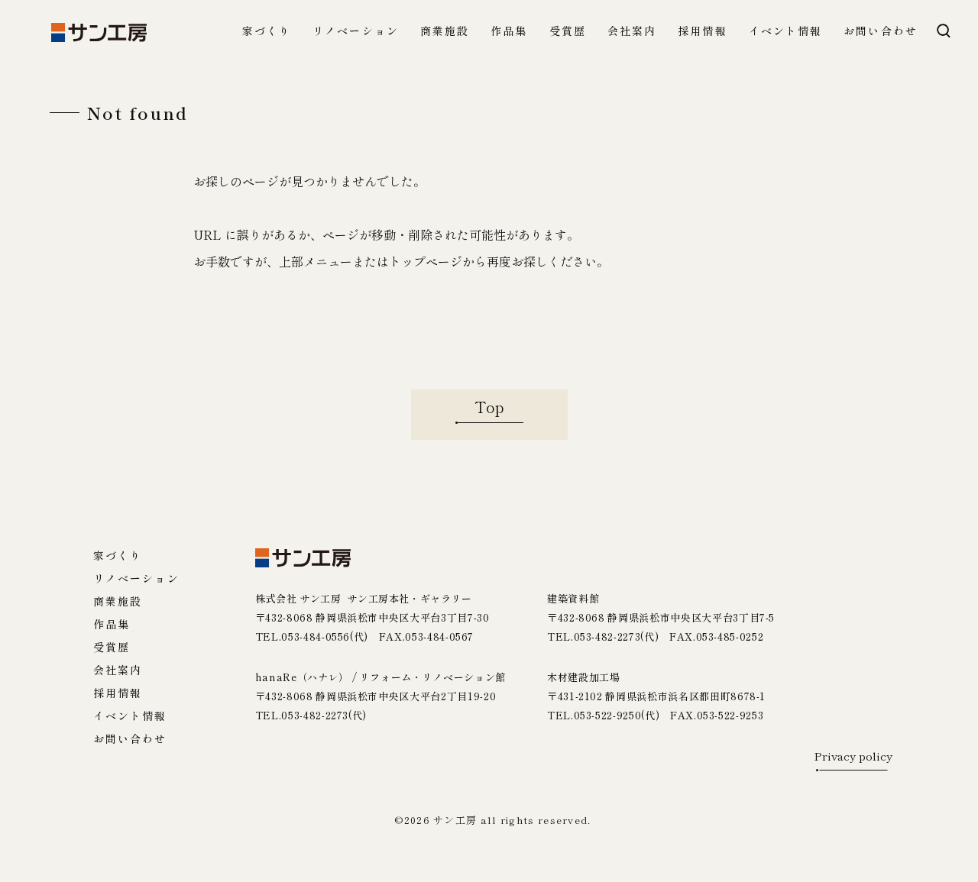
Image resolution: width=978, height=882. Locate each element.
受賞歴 (567, 31)
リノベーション (356, 31)
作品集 (509, 31)
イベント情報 (786, 31)
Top (489, 407)
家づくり (266, 31)
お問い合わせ (881, 31)
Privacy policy (853, 757)
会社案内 (631, 31)
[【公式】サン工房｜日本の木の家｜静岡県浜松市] (99, 32)
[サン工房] (303, 557)
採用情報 (702, 31)
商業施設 (444, 31)
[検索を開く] (943, 30)
